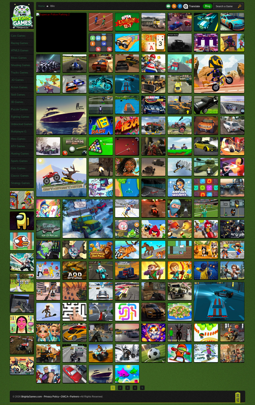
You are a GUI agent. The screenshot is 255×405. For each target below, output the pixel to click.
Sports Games (19, 160)
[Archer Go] (153, 278)
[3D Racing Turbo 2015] (153, 112)
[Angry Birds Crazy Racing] (127, 237)
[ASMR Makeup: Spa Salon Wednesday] (22, 332)
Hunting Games (20, 153)
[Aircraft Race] (153, 195)
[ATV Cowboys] (48, 361)
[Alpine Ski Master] (127, 216)
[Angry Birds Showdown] (180, 237)
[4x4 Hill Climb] (180, 133)
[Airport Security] (180, 195)
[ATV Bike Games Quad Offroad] (232, 340)
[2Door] (206, 50)
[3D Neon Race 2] (101, 92)
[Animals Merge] (206, 257)
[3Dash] (101, 133)
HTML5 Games (19, 50)
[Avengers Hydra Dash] (22, 373)
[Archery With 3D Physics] (48, 299)
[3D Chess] (48, 71)
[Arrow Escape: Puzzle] (74, 319)
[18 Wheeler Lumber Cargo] (153, 29)
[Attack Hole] (206, 340)
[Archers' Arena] (232, 278)
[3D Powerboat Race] (127, 112)
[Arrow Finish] (101, 319)
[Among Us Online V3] (232, 216)
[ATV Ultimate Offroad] (101, 361)
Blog (207, 6)
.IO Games (17, 79)
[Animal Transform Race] (153, 257)
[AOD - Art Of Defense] (74, 278)
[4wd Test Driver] (153, 133)
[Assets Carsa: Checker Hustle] (127, 340)
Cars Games (18, 35)
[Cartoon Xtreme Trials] (219, 92)
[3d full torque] (101, 71)
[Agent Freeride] (180, 174)
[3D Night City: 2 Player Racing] (127, 92)
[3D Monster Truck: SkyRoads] (48, 92)
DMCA (64, 396)
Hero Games (18, 138)
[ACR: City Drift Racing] (206, 154)
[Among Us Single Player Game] (22, 228)
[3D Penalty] (101, 112)
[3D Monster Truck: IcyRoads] (180, 71)
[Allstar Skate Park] (22, 207)
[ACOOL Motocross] (180, 154)
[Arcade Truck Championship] (127, 278)
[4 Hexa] (127, 133)
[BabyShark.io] (127, 382)
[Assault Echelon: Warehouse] (101, 340)
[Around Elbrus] (48, 319)
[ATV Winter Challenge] (127, 361)
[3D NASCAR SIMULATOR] (74, 92)
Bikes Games (19, 57)
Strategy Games (20, 183)
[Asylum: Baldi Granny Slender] (180, 340)
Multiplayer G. (19, 131)
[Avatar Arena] (232, 361)
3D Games (17, 102)
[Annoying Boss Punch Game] (48, 278)
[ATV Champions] (22, 352)
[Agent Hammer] (206, 174)
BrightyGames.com (31, 396)
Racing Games (19, 43)
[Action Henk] (232, 154)
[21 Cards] (153, 50)
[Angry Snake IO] (74, 257)
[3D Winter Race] (232, 112)
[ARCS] (74, 299)
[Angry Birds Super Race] (206, 237)
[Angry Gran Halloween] (48, 257)
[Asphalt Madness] (74, 340)
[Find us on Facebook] (180, 6)
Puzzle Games (19, 109)
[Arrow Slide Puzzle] (127, 319)
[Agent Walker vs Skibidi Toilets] (101, 195)
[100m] (101, 29)
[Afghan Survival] (101, 174)
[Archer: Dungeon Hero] (180, 278)
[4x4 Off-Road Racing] (206, 133)
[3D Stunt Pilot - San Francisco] (180, 112)
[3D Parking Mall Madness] (180, 92)
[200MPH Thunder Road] (232, 29)
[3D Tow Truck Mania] (206, 112)
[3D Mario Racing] (153, 71)
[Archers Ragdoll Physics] (206, 278)
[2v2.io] (232, 50)
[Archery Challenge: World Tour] (22, 290)
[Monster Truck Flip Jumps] (61, 195)
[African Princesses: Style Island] (127, 174)
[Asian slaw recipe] (180, 319)
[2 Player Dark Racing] (206, 29)
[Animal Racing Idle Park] (127, 257)
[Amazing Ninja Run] (180, 216)
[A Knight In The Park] (153, 154)
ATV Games (18, 146)
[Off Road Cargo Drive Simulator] (88, 237)
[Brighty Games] (22, 27)
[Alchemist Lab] (206, 195)
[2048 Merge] (101, 50)
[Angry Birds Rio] (153, 237)
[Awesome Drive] (74, 382)
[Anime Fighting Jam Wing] (232, 257)
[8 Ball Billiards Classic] (74, 154)
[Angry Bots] (232, 237)
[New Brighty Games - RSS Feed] (175, 6)
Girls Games (18, 168)
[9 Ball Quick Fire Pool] (127, 154)
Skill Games (18, 94)
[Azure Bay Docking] (61, 133)
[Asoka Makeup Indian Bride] (48, 340)
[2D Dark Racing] (180, 50)
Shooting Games (20, 65)
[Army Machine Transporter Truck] (180, 299)
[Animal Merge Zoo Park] (101, 257)
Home (41, 6)
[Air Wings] (127, 195)
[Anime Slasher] (22, 270)
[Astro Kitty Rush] (153, 340)
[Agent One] (232, 174)
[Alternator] (153, 216)
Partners (74, 396)
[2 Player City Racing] (180, 29)
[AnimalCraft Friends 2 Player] (180, 257)
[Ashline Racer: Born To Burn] (153, 319)
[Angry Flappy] (22, 249)
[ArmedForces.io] (153, 299)
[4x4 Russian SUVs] (232, 133)
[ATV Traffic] (74, 361)
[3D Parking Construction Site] (153, 92)
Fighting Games (20, 116)
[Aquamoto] (101, 278)
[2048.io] (127, 50)
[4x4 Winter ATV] (48, 154)
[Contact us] (169, 6)
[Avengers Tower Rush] (48, 382)
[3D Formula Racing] (74, 71)
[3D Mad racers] (127, 71)
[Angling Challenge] (48, 237)
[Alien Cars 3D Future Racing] (232, 195)
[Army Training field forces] (22, 311)
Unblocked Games (21, 124)
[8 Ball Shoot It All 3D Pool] (101, 154)
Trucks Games (19, 72)
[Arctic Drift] (101, 299)
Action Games (19, 87)
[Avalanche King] (180, 361)
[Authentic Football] (153, 361)
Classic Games (20, 175)
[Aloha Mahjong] (48, 216)
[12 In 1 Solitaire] (127, 29)
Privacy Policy (51, 396)
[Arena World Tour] (127, 299)
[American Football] (206, 216)
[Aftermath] (153, 174)
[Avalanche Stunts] (206, 361)
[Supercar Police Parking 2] (53, 14)
